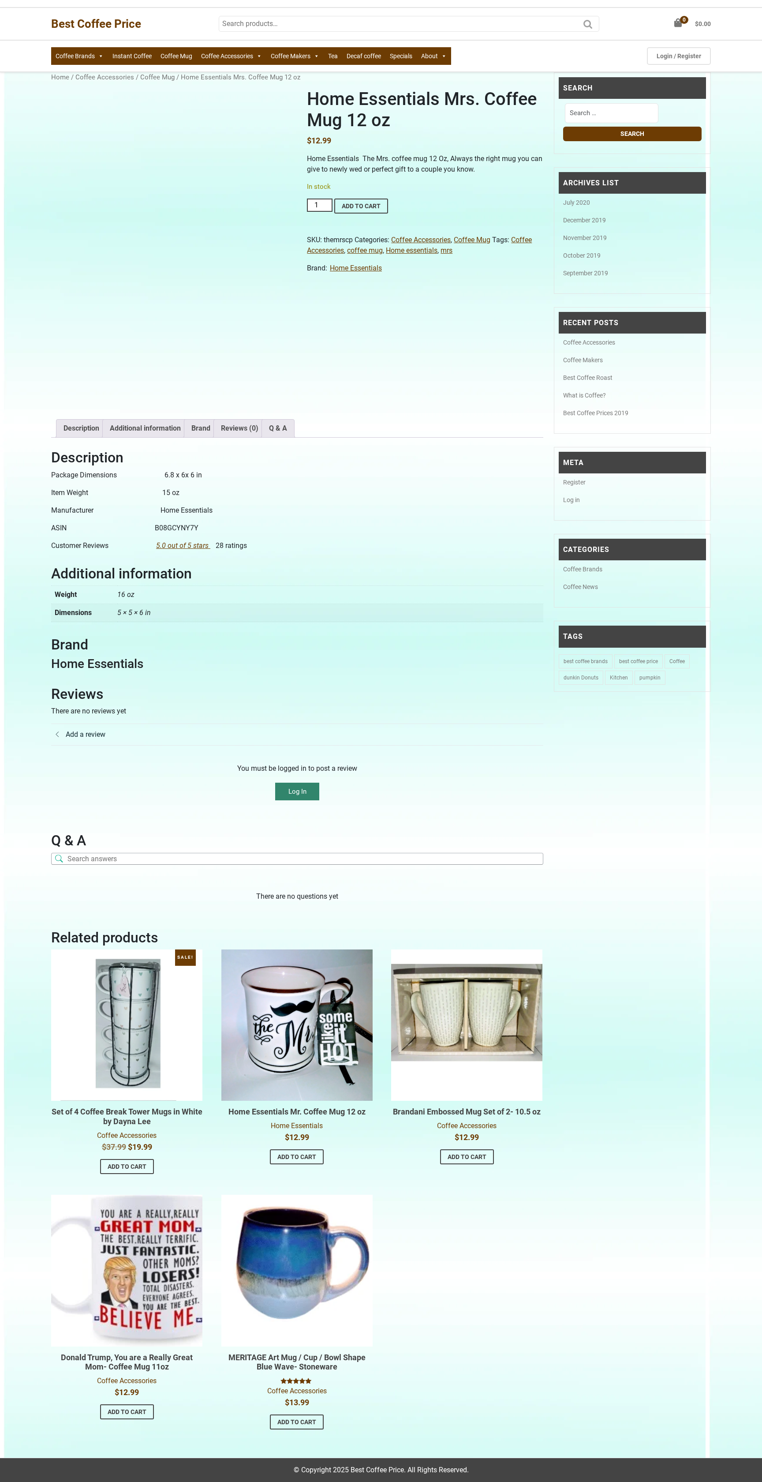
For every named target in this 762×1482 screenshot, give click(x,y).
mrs (446, 250)
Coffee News (580, 586)
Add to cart (361, 206)
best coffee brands (586, 661)
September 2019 (585, 273)
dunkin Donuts (581, 678)
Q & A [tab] (278, 428)
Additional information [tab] (145, 428)
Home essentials (411, 250)
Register (574, 482)
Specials (401, 56)
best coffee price (638, 661)
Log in (571, 499)
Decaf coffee (364, 56)
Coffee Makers (290, 56)
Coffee (677, 661)
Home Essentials (356, 268)
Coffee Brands (75, 56)
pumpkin (650, 678)
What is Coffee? (584, 395)
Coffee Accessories (227, 56)
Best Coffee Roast (588, 377)
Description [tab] (81, 428)
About (429, 56)
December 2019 (584, 220)
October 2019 (582, 255)
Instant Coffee (132, 56)
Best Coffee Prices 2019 (595, 412)
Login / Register (679, 56)
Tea (333, 56)
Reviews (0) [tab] (239, 428)
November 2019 (585, 237)
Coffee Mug (176, 56)
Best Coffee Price (96, 23)
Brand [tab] (200, 428)
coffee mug (365, 250)
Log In (297, 791)
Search (590, 27)
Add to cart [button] (127, 1166)
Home (60, 77)
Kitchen (619, 678)
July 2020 (576, 202)
